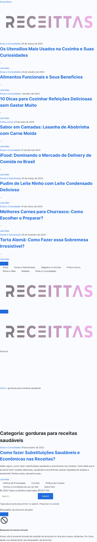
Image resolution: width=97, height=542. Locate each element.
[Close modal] (4, 514)
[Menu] (4, 264)
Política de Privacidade (14, 483)
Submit (45, 496)
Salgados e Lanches (51, 267)
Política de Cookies (55, 483)
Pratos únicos (7, 122)
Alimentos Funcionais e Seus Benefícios (41, 77)
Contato (35, 483)
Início (5, 267)
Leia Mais (4, 68)
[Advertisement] (48, 369)
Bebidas (25, 271)
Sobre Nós (49, 487)
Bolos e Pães (9, 271)
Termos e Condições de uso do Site (20, 487)
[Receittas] (48, 307)
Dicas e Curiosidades (10, 43)
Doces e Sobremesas (10, 178)
